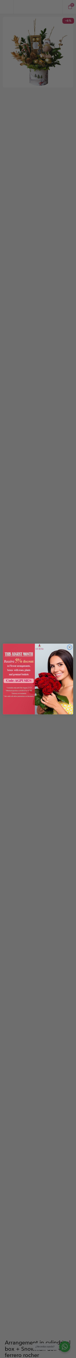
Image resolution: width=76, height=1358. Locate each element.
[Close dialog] (69, 647)
